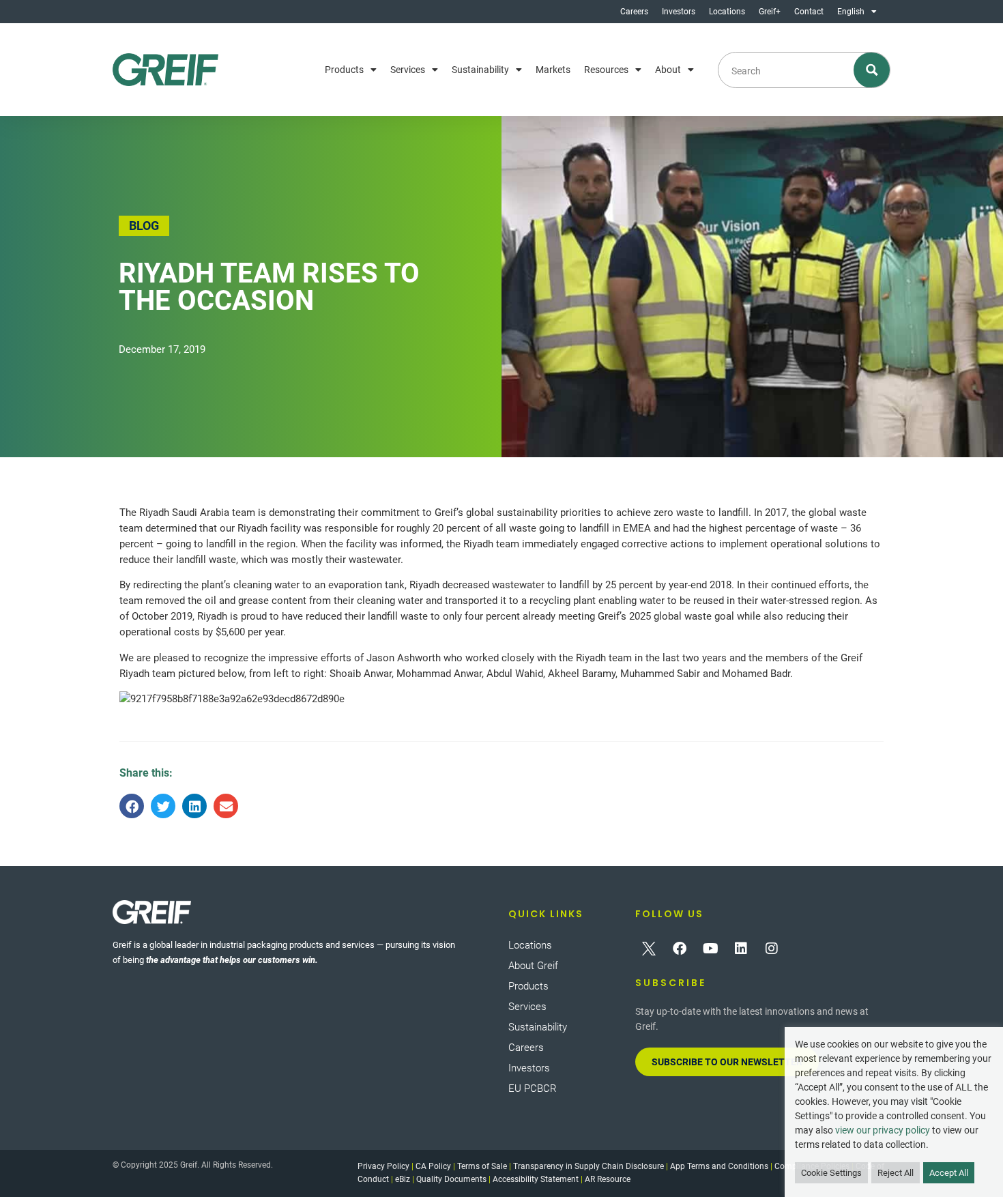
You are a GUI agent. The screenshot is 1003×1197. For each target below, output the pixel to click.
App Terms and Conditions (719, 1166)
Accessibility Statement (536, 1179)
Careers (634, 11)
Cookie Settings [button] (831, 1173)
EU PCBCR (532, 1088)
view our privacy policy (882, 1130)
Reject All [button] (895, 1173)
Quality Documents (451, 1179)
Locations (727, 11)
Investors (678, 11)
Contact (809, 11)
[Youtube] (710, 948)
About (668, 69)
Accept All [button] (948, 1173)
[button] (131, 806)
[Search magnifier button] (872, 70)
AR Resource (607, 1179)
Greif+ (770, 11)
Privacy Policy (383, 1166)
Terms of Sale (482, 1166)
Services (407, 69)
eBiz (402, 1179)
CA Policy (433, 1166)
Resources (606, 69)
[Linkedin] (741, 948)
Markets (553, 69)
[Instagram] (771, 948)
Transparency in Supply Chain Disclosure (588, 1166)
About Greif (533, 966)
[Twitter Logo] (649, 948)
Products (344, 69)
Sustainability (480, 69)
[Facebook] (679, 948)
